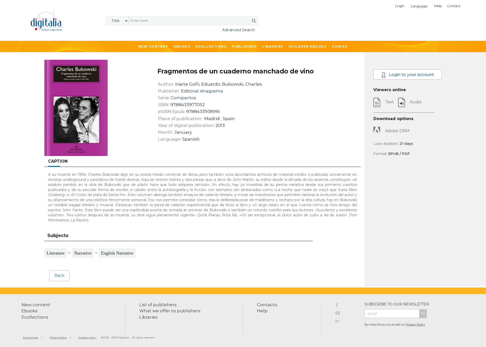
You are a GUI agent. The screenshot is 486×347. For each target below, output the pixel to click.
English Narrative (117, 253)
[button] (399, 5)
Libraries (272, 46)
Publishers (244, 46)
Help (262, 310)
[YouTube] (346, 314)
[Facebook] (346, 306)
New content (36, 304)
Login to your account (411, 74)
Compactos (183, 97)
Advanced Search (238, 30)
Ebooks (182, 46)
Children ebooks (308, 46)
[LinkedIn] (346, 321)
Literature (56, 253)
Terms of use (30, 337)
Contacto (267, 304)
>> (423, 313)
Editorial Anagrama (202, 90)
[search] (254, 20)
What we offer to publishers (169, 310)
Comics (340, 46)
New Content (153, 46)
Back (59, 275)
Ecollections (211, 46)
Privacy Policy (415, 324)
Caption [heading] (58, 161)
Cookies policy (87, 337)
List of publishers (158, 304)
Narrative (82, 253)
